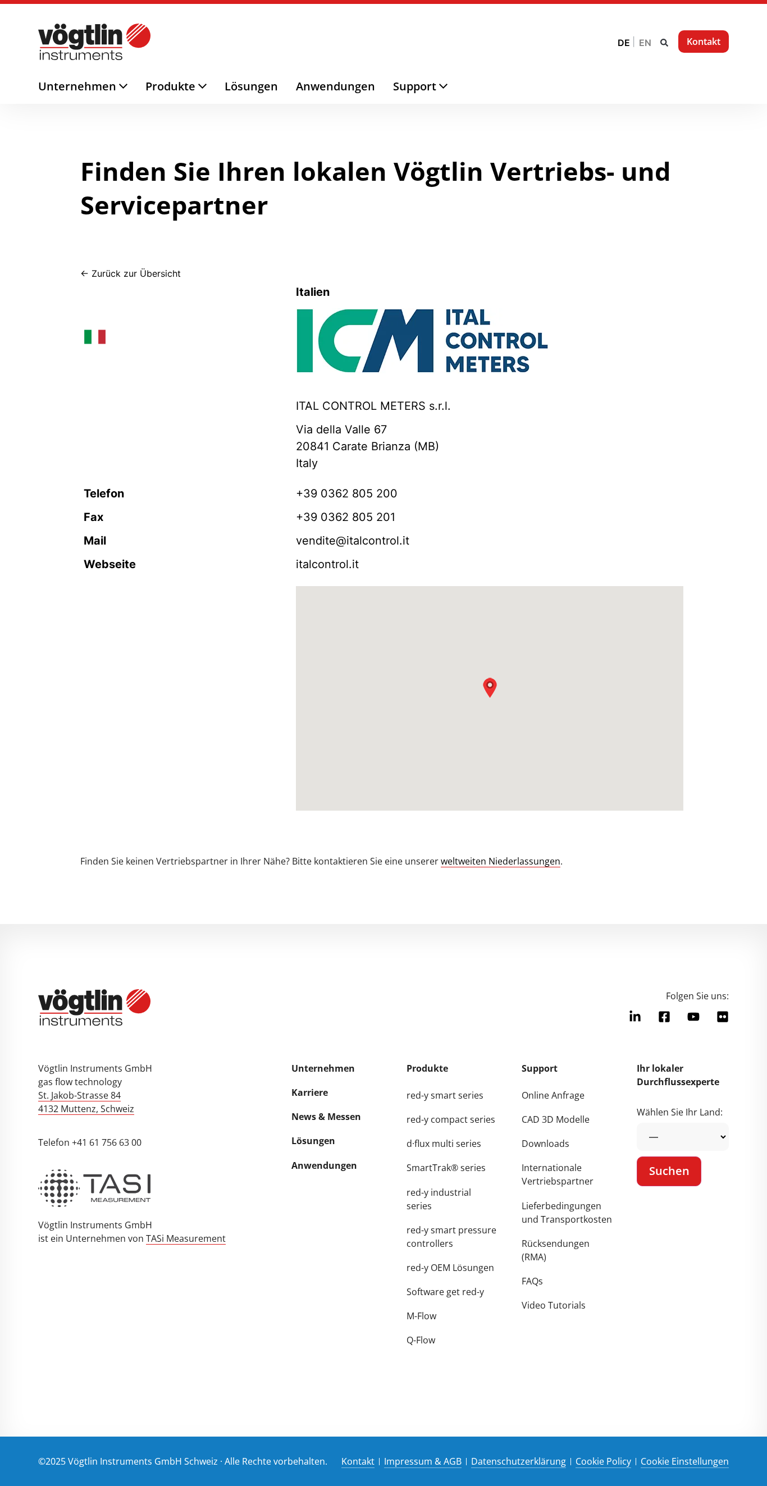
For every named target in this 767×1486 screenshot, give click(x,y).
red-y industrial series (439, 1199)
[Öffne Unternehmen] (132, 86)
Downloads (545, 1143)
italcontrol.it (327, 564)
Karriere (309, 1092)
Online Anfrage (553, 1095)
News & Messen (326, 1116)
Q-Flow (421, 1340)
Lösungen (313, 1141)
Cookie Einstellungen (685, 1461)
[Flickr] (722, 1017)
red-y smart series (445, 1095)
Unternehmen (323, 1068)
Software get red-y (445, 1292)
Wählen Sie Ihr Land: (680, 1112)
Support (540, 1068)
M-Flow (421, 1316)
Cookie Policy (603, 1461)
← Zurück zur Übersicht (130, 273)
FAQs (532, 1281)
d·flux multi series (444, 1143)
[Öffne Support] (452, 86)
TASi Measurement (186, 1238)
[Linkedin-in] (635, 1017)
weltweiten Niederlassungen (500, 861)
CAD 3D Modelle (556, 1119)
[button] (664, 43)
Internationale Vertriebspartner (557, 1174)
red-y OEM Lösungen (450, 1267)
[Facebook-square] (664, 1017)
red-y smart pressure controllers (451, 1237)
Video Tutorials (554, 1305)
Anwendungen (324, 1165)
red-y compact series (451, 1119)
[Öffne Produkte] (211, 86)
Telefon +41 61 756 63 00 (89, 1142)
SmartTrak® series (446, 1168)
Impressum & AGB (423, 1461)
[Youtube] (693, 1017)
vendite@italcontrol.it (352, 540)
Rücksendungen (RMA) (556, 1250)
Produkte (427, 1068)
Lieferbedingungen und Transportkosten (567, 1213)
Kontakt (358, 1461)
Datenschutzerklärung (518, 1461)
